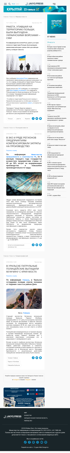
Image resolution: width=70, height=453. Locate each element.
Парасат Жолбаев (13, 361)
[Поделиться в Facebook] (33, 118)
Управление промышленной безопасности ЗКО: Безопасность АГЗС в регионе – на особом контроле (56, 95)
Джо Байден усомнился (18, 90)
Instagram (16, 379)
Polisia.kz (26, 280)
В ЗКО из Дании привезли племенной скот (55, 176)
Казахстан (28, 415)
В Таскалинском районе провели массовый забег (55, 85)
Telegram (28, 379)
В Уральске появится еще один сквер (56, 145)
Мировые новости (21, 16)
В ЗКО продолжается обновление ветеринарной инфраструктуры (55, 154)
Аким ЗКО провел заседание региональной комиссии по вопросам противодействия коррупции (56, 185)
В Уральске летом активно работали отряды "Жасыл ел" (56, 137)
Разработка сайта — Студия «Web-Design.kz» (35, 447)
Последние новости (22, 127)
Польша (10, 118)
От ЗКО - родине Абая (54, 194)
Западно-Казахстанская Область (36, 418)
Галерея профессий (22, 256)
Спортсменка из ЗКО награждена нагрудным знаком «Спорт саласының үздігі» (56, 67)
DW (19, 89)
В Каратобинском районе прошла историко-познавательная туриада (55, 57)
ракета (19, 118)
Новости (12, 16)
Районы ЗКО (28, 420)
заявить (30, 103)
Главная (6, 16)
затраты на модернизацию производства (16, 246)
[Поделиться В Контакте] (40, 118)
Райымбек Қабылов (14, 365)
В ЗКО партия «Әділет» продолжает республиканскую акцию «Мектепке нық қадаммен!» (56, 106)
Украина (27, 118)
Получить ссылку (11, 150)
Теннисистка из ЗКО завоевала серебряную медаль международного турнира (56, 117)
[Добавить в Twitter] (37, 118)
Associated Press (22, 78)
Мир (25, 412)
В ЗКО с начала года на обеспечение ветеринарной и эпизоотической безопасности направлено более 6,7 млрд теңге (56, 165)
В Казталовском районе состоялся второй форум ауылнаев (55, 76)
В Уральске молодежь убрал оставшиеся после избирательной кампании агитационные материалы (56, 128)
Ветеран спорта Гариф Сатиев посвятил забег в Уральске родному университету (56, 47)
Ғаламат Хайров (13, 358)
